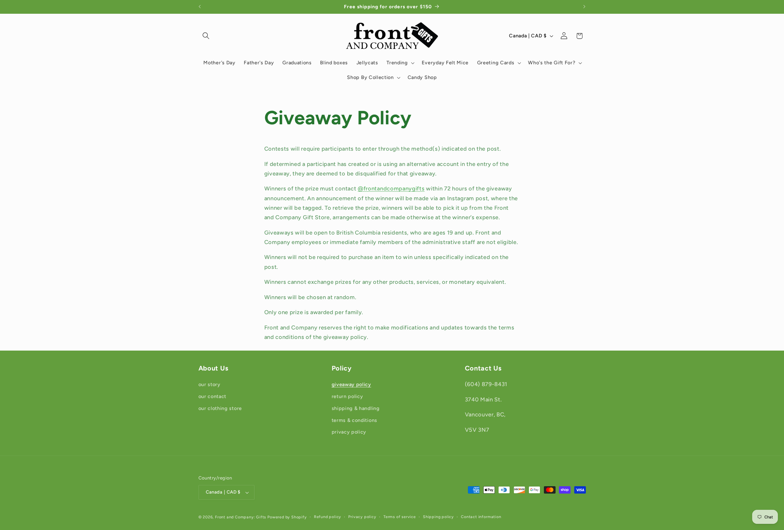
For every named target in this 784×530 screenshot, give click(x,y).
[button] (206, 36)
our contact (212, 396)
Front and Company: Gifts (240, 517)
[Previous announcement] (199, 6)
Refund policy (327, 516)
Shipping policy (438, 516)
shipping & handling (356, 408)
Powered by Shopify (287, 517)
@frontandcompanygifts (391, 188)
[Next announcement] (584, 6)
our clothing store (220, 408)
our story (209, 384)
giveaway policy (351, 384)
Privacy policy (362, 516)
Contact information (481, 516)
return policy (347, 396)
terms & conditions (354, 420)
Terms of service (399, 516)
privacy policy (349, 432)
